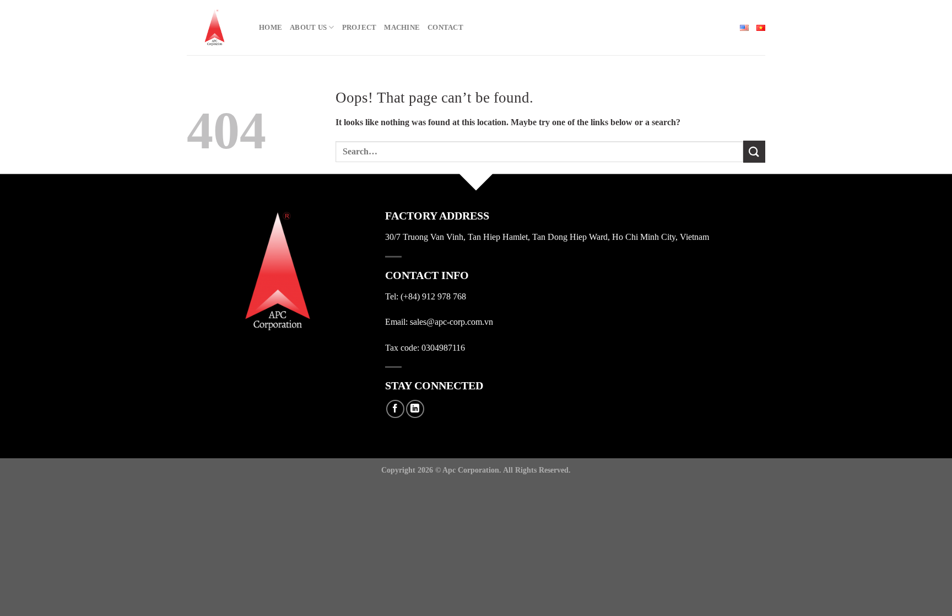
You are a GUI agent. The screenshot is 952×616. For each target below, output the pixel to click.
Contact (445, 27)
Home (270, 27)
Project (359, 27)
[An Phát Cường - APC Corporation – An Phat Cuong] (214, 27)
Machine (402, 27)
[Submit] (754, 151)
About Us (308, 27)
